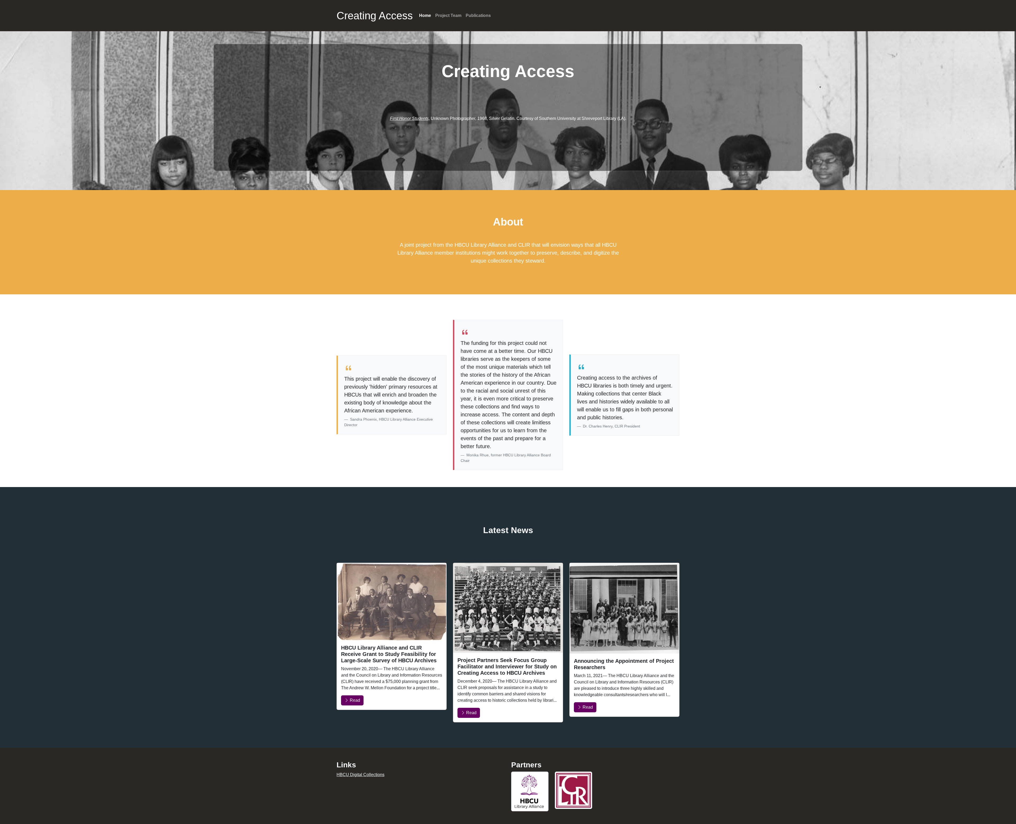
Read (354, 700)
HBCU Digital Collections (360, 774)
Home (425, 15)
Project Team (448, 15)
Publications (478, 15)
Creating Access (375, 15)
